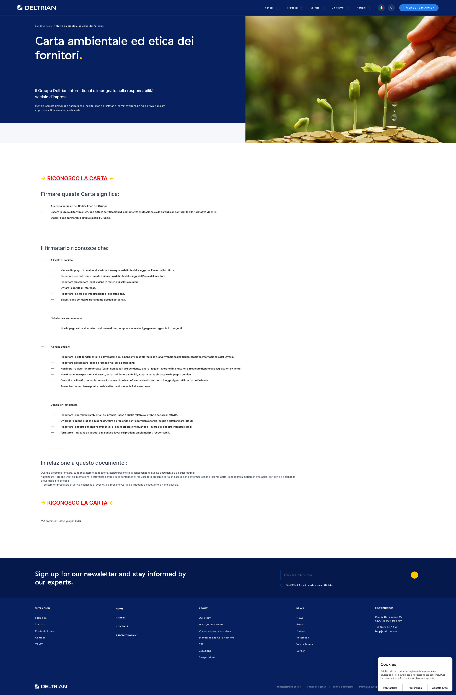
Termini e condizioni (343, 686)
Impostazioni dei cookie (289, 686)
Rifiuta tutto (390, 687)
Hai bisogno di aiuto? (419, 7)
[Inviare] (414, 575)
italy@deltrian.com (386, 631)
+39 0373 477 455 (386, 627)
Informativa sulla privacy (371, 686)
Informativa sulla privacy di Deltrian (315, 585)
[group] (272, 8)
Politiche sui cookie (317, 686)
